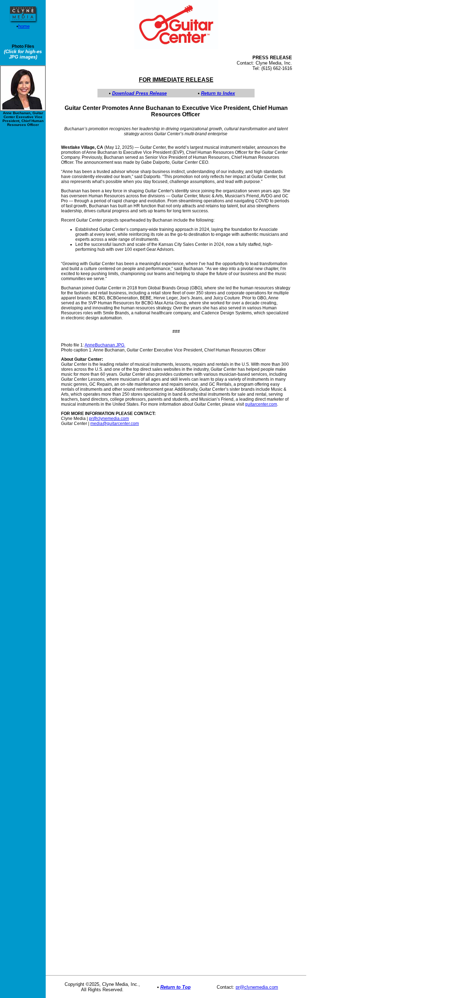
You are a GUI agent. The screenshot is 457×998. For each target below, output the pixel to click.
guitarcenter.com (261, 404)
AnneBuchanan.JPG (105, 345)
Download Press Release (139, 93)
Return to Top (175, 987)
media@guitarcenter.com (114, 423)
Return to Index (218, 93)
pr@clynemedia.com (109, 418)
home (24, 26)
